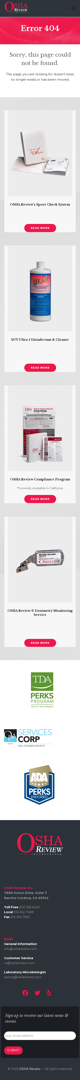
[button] (73, 8)
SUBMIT (13, 1050)
